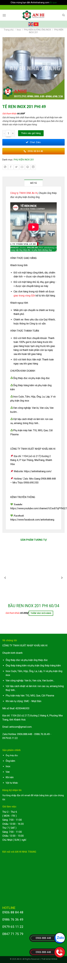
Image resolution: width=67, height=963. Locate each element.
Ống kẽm (10, 760)
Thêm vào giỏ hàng (31, 133)
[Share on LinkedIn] (33, 167)
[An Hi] (33, 15)
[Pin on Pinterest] (27, 167)
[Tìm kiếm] (63, 15)
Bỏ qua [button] (53, 2)
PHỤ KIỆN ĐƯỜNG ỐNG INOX (37, 29)
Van (8, 771)
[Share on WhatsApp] (5, 167)
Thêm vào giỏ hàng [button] (41, 613)
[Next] (61, 584)
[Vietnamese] (36, 24)
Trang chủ (9, 29)
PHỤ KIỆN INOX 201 (24, 159)
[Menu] (4, 15)
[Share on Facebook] (10, 167)
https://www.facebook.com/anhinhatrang (32, 519)
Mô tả (33, 183)
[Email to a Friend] (22, 167)
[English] (31, 24)
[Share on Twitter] (16, 167)
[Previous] (5, 584)
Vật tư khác (12, 782)
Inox (19, 29)
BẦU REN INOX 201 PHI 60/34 (33, 606)
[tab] (33, 183)
